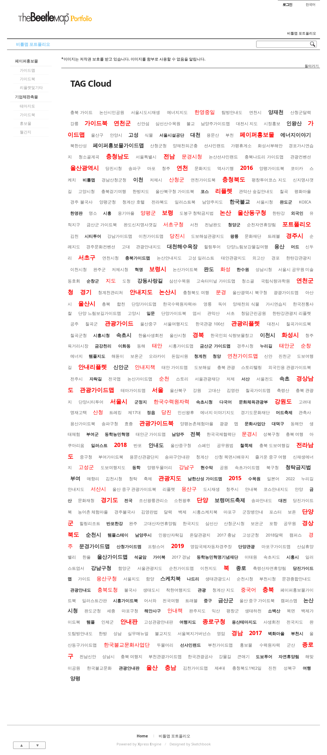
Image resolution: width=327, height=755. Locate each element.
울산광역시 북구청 (249, 292)
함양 (150, 579)
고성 (133, 134)
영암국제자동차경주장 (211, 546)
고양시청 (86, 191)
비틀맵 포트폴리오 (301, 33)
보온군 (136, 356)
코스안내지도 (275, 489)
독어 (222, 304)
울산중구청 (181, 445)
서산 (245, 379)
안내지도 (141, 292)
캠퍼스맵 (289, 600)
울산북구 (178, 390)
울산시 (86, 303)
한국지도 (191, 523)
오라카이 (157, 356)
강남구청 (101, 567)
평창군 (232, 611)
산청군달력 (300, 112)
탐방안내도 (232, 112)
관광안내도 (80, 590)
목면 (291, 611)
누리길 (266, 346)
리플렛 (223, 191)
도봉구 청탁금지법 (196, 213)
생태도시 (151, 590)
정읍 (151, 412)
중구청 (86, 457)
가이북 (159, 557)
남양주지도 (212, 202)
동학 (136, 467)
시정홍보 (272, 123)
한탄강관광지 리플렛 (291, 313)
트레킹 (115, 412)
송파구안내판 (177, 457)
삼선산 (211, 523)
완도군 (286, 202)
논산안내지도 (169, 258)
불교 (190, 123)
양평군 (148, 212)
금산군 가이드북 (102, 224)
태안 (157, 345)
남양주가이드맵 (215, 123)
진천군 (284, 356)
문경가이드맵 (94, 546)
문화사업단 (255, 423)
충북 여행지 (131, 656)
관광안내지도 (148, 247)
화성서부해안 (270, 145)
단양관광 (246, 546)
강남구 (186, 467)
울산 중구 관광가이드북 (134, 489)
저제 (230, 379)
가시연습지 (276, 304)
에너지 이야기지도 (217, 412)
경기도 (109, 500)
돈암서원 (179, 356)
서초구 (86, 257)
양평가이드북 (271, 168)
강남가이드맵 (119, 236)
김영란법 (149, 512)
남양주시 (143, 535)
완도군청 (92, 611)
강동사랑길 (150, 280)
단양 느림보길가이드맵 (99, 313)
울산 (152, 667)
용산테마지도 (244, 622)
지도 (111, 280)
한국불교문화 (99, 668)
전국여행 (171, 600)
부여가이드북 (110, 457)
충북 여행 (294, 434)
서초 (230, 313)
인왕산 (294, 123)
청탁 (133, 478)
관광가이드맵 (97, 389)
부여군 (92, 434)
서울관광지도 (149, 568)
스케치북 (170, 578)
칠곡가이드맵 (258, 390)
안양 (299, 489)
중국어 (248, 589)
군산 (291, 645)
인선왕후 (186, 412)
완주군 (99, 269)
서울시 (118, 401)
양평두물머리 (159, 467)
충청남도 (117, 156)
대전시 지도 (247, 123)
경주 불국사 (81, 202)
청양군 (234, 224)
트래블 (191, 600)
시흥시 (292, 557)
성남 (117, 633)
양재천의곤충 (185, 145)
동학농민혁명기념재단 (217, 557)
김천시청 (114, 478)
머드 (295, 247)
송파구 (134, 168)
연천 (182, 167)
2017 (255, 633)
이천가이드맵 (151, 236)
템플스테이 (118, 535)
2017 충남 (226, 535)
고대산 (214, 390)
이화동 (124, 346)
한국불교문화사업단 (127, 644)
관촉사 (305, 412)
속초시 (124, 334)
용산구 (189, 488)
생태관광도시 (217, 579)
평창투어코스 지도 (269, 180)
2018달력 (274, 535)
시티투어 (93, 236)
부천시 (297, 633)
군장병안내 (252, 512)
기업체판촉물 (26, 96)
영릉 (207, 304)
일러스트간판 (94, 600)
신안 (268, 356)
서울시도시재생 (145, 112)
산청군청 (158, 145)
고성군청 (250, 535)
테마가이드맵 (133, 390)
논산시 (167, 292)
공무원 (290, 523)
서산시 (98, 488)
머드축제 (284, 412)
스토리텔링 (251, 367)
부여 (75, 478)
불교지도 (163, 633)
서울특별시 (146, 157)
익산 (216, 611)
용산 (279, 246)
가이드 (84, 579)
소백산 (274, 611)
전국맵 (114, 379)
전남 (169, 156)
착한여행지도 (178, 590)
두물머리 (165, 645)
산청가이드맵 (129, 546)
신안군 (121, 366)
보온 (292, 512)
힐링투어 (212, 247)
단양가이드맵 (144, 304)
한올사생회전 (150, 335)
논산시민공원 (111, 112)
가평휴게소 (241, 145)
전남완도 (213, 224)
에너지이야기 (295, 134)
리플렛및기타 (31, 87)
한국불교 (240, 201)
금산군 (225, 600)
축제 (148, 478)
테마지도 (27, 106)
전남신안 (88, 656)
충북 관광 (226, 367)
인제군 (107, 622)
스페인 (204, 445)
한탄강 (278, 213)
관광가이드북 (156, 423)
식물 (149, 135)
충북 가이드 (81, 112)
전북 (195, 433)
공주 (74, 324)
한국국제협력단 (221, 434)
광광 (224, 423)
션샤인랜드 (214, 145)
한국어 (310, 4)
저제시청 (120, 269)
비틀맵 (89, 180)
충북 (268, 589)
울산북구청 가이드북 (175, 191)
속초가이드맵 (247, 467)
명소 (93, 213)
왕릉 (234, 236)
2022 (290, 478)
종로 (241, 567)
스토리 (182, 379)
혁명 (139, 269)
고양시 (134, 313)
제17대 (134, 412)
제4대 (220, 668)
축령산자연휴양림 (269, 568)
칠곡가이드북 (298, 324)
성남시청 (263, 269)
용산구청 (106, 578)
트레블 (274, 236)
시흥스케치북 (205, 512)
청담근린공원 (253, 313)
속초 (284, 378)
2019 (177, 546)
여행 (307, 668)
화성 (225, 269)
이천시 (267, 334)
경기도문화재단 (255, 412)
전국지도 (294, 622)
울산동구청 (252, 212)
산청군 (176, 179)
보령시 (157, 269)
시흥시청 (101, 335)
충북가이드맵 (137, 258)
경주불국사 (124, 512)
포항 (273, 523)
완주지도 (197, 611)
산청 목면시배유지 (232, 457)
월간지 (25, 132)
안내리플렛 (92, 366)
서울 (158, 389)
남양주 (178, 434)
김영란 (233, 390)
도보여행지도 (113, 467)
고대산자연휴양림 (160, 523)
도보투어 (264, 656)
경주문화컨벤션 (100, 247)
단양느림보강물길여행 (247, 247)
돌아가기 (312, 65)
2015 (235, 478)
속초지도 (271, 557)
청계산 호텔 (133, 202)
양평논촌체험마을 (196, 423)
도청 (126, 281)
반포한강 (114, 523)
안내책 (175, 610)
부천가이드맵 (220, 645)
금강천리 (103, 346)
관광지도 (169, 478)
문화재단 (253, 236)
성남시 (108, 656)
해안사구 (152, 611)
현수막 (207, 467)
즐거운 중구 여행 (270, 457)
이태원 (251, 557)
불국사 (130, 590)
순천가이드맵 (181, 568)
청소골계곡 (89, 157)
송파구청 (110, 423)
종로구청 (213, 621)
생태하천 (253, 611)
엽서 (197, 313)
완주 (133, 523)
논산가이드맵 (139, 379)
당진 (166, 412)
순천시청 (245, 579)
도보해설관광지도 (207, 236)
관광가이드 (119, 323)
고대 (126, 247)
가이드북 (27, 79)
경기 (86, 292)
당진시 (177, 235)
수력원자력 (269, 645)
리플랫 (169, 489)
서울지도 (131, 579)
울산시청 (178, 335)
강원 (197, 390)
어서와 (150, 600)
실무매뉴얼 (138, 633)
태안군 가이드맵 (151, 434)
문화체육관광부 (253, 402)
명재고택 (78, 412)
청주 (166, 168)
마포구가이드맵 (276, 546)
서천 (194, 224)
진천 (272, 668)
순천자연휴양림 (261, 224)
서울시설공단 (171, 135)
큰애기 (243, 656)
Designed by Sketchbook (190, 744)
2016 (246, 167)
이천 (138, 179)
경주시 (294, 235)
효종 (129, 423)
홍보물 (25, 123)
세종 (111, 611)
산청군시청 (234, 523)
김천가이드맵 (195, 668)
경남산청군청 (114, 180)
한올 (86, 557)
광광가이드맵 (286, 292)
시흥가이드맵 (181, 346)
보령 (167, 212)
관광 (202, 590)
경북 (198, 334)
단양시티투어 (91, 402)
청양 (217, 356)
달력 (168, 512)
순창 (306, 345)
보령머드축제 (230, 500)
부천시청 (267, 579)
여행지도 (187, 622)
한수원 (243, 269)
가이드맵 (27, 70)
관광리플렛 (245, 323)
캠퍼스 (295, 535)
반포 (137, 445)
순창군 (93, 281)
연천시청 (110, 258)
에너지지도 (177, 112)
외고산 (258, 258)
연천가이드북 (203, 180)
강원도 (283, 401)
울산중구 (148, 324)
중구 (208, 600)
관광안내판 (129, 668)
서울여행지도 (176, 324)
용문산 (213, 135)
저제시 (156, 180)
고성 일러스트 (201, 258)
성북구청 (271, 434)
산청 (98, 412)
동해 (141, 346)
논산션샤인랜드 (223, 157)
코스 (205, 191)
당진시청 (113, 168)
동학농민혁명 (117, 434)
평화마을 (302, 191)
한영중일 (204, 111)
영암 (221, 633)
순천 (164, 378)
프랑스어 (156, 546)
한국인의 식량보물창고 (231, 335)
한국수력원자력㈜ (180, 304)
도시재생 (211, 489)
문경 (221, 292)
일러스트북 (185, 202)
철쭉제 (246, 445)
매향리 (93, 478)
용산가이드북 (82, 423)
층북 (106, 304)
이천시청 (78, 269)
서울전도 (264, 379)
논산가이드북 (185, 269)
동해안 (297, 423)
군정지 (140, 402)
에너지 (76, 356)
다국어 (225, 402)
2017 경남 (181, 557)
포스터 (275, 512)
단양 (202, 500)
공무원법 (225, 445)
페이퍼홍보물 (26, 61)
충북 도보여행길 (274, 445)
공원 (224, 467)
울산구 (97, 135)
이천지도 (208, 568)
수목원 (254, 478)
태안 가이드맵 (175, 367)
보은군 (257, 523)
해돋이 (117, 356)
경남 (237, 633)
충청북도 (233, 179)
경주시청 (245, 346)
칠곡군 (91, 324)
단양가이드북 (173, 313)
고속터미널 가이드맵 (215, 281)
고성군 (86, 467)
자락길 (95, 379)
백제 (182, 512)
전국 (128, 500)
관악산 (213, 313)
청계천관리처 (110, 292)
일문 (151, 313)
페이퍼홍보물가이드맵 (118, 145)
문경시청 (192, 156)
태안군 (286, 345)
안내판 (129, 621)
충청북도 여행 (196, 292)
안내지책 (145, 366)
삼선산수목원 (168, 123)
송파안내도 (261, 500)
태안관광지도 (233, 258)
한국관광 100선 (209, 324)
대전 (282, 500)
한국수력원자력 (171, 401)
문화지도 (202, 168)
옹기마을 (126, 213)
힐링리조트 (90, 523)
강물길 (225, 656)
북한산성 (78, 145)
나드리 (193, 579)
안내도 (156, 445)
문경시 (249, 433)
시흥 (107, 213)
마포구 (230, 512)
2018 (120, 445)
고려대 (305, 402)
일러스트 (99, 445)
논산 (225, 212)
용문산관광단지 (144, 457)
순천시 (93, 534)
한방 (103, 633)
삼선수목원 (179, 281)
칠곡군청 (78, 335)
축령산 (283, 390)
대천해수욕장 (182, 246)
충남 (170, 667)
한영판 (76, 213)
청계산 (202, 457)
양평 (75, 678)
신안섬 (143, 123)
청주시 (232, 489)
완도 (209, 269)
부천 (229, 135)
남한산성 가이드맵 (205, 478)
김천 (74, 236)
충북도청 (107, 589)
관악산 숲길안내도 (256, 191)
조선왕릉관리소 (153, 500)
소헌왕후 (182, 500)
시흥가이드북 (125, 600)
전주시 (76, 379)
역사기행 (225, 168)
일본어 (273, 478)
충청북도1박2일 (247, 668)
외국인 (297, 213)
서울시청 (264, 202)
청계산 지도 (223, 590)
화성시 (290, 334)
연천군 (122, 123)
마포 (151, 168)
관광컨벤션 (300, 157)
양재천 (276, 111)
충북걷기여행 (113, 191)
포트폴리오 (296, 224)
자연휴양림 (288, 656)
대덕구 (278, 423)
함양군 (124, 568)
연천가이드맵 (242, 355)
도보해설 (202, 367)
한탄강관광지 (298, 258)
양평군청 (107, 202)
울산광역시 (84, 167)
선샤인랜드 (190, 645)
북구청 (272, 467)
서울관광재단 (207, 379)
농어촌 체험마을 (93, 512)
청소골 (248, 281)
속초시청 (204, 402)
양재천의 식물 (246, 304)
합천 (121, 304)
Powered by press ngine (139, 744)
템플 (91, 622)
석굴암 (140, 557)
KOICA (305, 202)
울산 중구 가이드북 (257, 600)
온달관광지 (200, 535)
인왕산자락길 (170, 535)
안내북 (251, 489)
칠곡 (284, 191)
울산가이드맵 (112, 556)
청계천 (200, 356)
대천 (195, 134)
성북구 (290, 668)
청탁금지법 (298, 467)
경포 (275, 258)
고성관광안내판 (158, 622)
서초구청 (173, 224)
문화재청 (86, 500)
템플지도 (97, 356)
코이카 (297, 168)
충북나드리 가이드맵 (264, 157)
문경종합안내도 (296, 579)
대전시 (273, 324)
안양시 (116, 135)
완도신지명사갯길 (140, 224)
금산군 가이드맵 (215, 346)
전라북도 (159, 202)
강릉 (74, 123)
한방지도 (141, 191)
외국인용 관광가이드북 (289, 367)
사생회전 (271, 622)
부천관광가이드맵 (165, 656)
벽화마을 (276, 633)
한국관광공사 (200, 656)
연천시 (255, 112)
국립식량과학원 (275, 281)
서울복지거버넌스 (194, 633)
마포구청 (130, 611)
